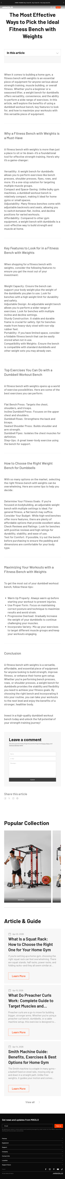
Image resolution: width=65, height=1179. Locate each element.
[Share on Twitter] (9, 798)
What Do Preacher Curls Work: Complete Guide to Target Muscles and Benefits (30, 1001)
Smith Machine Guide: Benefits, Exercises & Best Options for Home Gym (32, 1057)
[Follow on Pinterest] (54, 1169)
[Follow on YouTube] (58, 1169)
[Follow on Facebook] (46, 1169)
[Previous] (1, 2)
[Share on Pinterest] (17, 798)
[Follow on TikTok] (62, 1169)
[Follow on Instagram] (13, 798)
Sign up (58, 1126)
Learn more (19, 976)
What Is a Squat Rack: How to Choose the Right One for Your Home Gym (30, 944)
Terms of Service (14, 745)
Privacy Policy (45, 743)
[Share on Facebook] (5, 798)
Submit (32, 779)
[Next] (63, 2)
